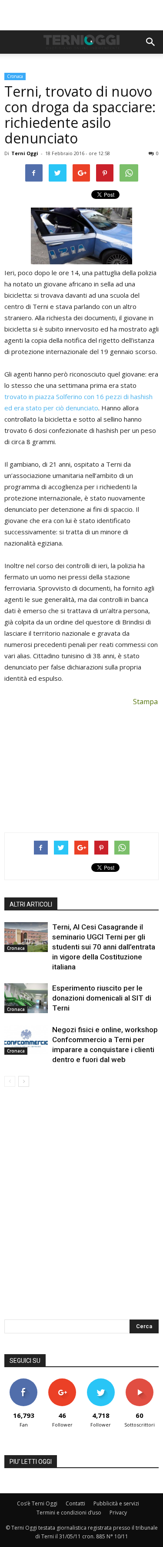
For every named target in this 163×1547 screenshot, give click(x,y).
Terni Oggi (24, 153)
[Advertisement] (81, 15)
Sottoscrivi (139, 1381)
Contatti (75, 1503)
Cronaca (15, 76)
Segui (62, 1381)
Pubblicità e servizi (116, 1503)
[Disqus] (81, 1209)
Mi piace (23, 1381)
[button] (151, 42)
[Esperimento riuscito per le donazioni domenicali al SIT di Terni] (26, 998)
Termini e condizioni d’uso (69, 1512)
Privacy (118, 1512)
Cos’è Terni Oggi (37, 1503)
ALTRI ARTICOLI (31, 904)
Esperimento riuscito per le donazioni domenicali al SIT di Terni (101, 998)
